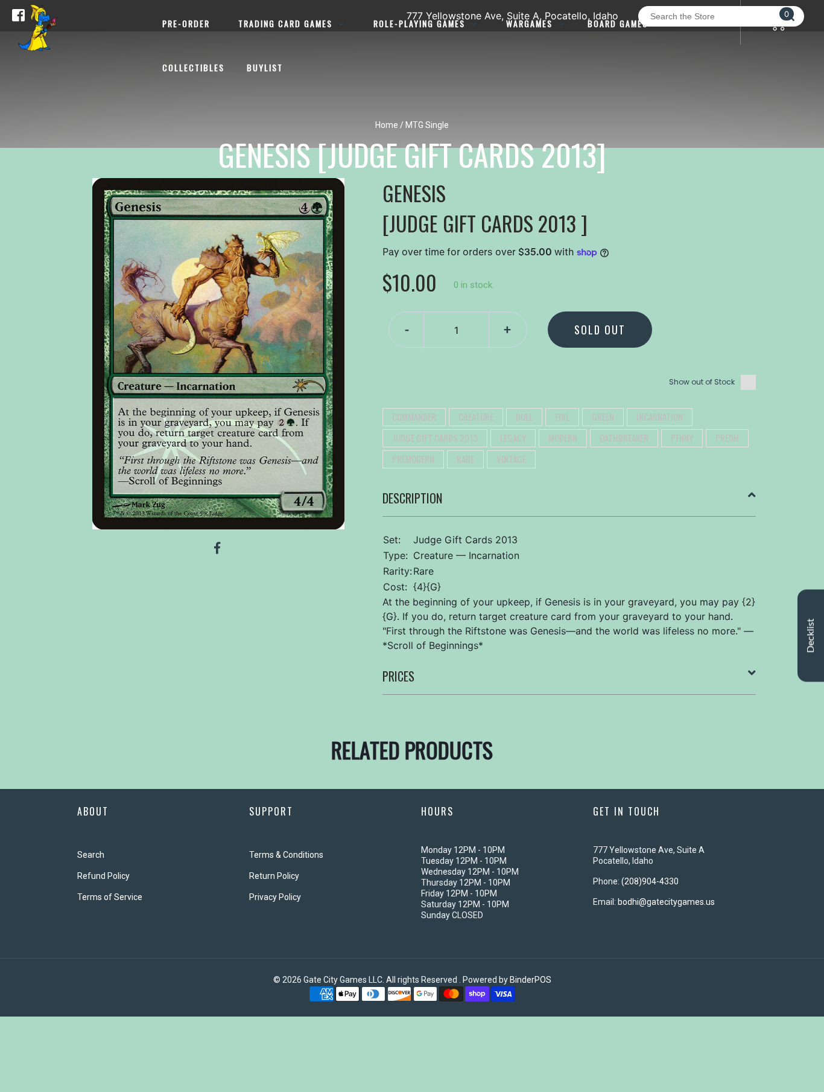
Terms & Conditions (286, 855)
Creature (475, 416)
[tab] (569, 503)
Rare (465, 458)
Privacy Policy (275, 897)
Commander (414, 416)
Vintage (511, 458)
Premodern (413, 458)
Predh (727, 437)
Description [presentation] (412, 498)
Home (386, 125)
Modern (562, 437)
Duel (524, 416)
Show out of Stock (702, 382)
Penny (682, 437)
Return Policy (274, 876)
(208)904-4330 (650, 881)
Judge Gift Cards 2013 (435, 437)
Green (603, 416)
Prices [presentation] (398, 676)
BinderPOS (530, 980)
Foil (562, 416)
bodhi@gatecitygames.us (666, 902)
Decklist (811, 635)
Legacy (513, 437)
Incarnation (659, 416)
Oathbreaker (624, 437)
